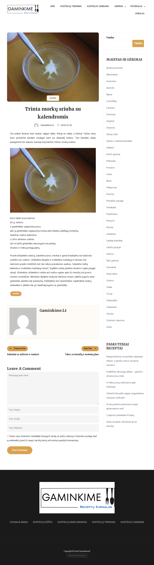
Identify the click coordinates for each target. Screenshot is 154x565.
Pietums (110, 221)
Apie (52, 6)
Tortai (109, 294)
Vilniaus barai (19, 522)
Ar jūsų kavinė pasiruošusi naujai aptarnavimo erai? (122, 406)
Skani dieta (111, 274)
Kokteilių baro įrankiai (72, 522)
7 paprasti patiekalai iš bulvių (120, 415)
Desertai (110, 128)
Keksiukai (111, 161)
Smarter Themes (80, 555)
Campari (110, 108)
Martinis (110, 194)
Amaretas (111, 81)
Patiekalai (136, 6)
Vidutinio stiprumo (115, 320)
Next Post (88, 348)
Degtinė (110, 121)
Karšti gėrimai (113, 154)
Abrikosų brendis (114, 68)
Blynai (109, 95)
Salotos (110, 254)
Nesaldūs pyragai (114, 201)
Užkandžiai (111, 301)
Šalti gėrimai (112, 261)
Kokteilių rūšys (42, 522)
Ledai (109, 174)
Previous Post (19, 348)
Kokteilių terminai (71, 6)
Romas (109, 227)
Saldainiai (111, 234)
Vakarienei (111, 307)
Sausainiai (111, 267)
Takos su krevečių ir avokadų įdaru (82, 354)
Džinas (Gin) (112, 134)
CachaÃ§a (111, 101)
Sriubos (53, 98)
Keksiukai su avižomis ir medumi (23, 354)
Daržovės (111, 114)
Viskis (109, 327)
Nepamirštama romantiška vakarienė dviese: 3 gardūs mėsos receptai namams (124, 361)
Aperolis (110, 88)
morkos (16, 293)
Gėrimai (119, 6)
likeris (109, 181)
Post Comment (19, 450)
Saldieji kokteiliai (114, 241)
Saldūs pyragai (113, 247)
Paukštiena (111, 214)
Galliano (110, 148)
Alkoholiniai (111, 75)
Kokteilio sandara (98, 6)
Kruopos (110, 168)
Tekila (109, 287)
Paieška (110, 38)
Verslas (139, 13)
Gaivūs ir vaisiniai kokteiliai (119, 141)
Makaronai (111, 188)
